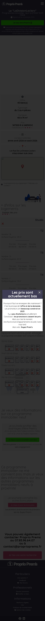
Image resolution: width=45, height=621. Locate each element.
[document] (22, 310)
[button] (40, 292)
